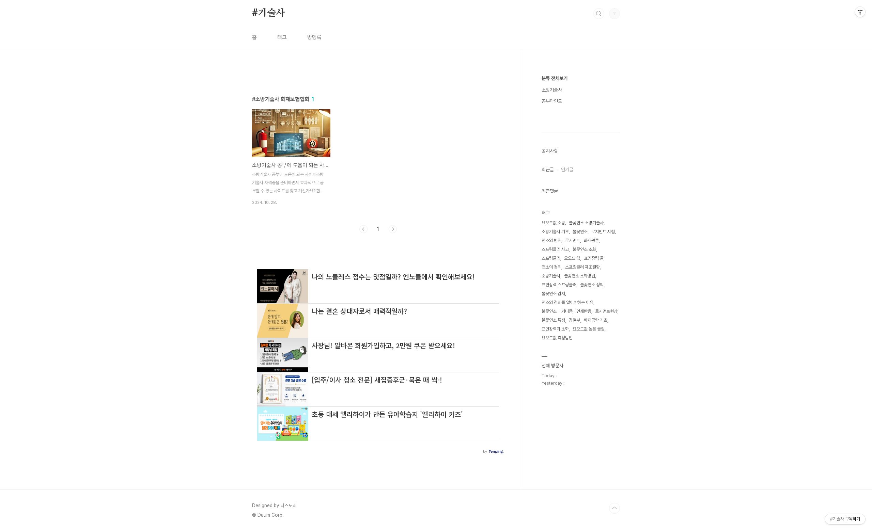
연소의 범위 (551, 240)
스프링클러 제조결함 (582, 267)
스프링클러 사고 (555, 249)
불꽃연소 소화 (584, 249)
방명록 (314, 37)
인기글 (567, 169)
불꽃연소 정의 (592, 284)
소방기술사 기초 (555, 231)
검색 (599, 14)
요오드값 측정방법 (557, 337)
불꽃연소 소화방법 (579, 275)
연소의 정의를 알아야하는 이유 (567, 302)
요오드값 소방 (553, 222)
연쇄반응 (583, 311)
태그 (282, 37)
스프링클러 (551, 258)
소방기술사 (552, 90)
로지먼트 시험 (603, 231)
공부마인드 (552, 101)
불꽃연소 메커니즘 (557, 311)
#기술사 (268, 13)
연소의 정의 (551, 267)
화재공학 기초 (595, 320)
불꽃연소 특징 (553, 320)
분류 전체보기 (554, 78)
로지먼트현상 (606, 311)
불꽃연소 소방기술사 (586, 222)
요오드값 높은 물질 (589, 329)
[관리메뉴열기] (860, 12)
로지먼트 (572, 240)
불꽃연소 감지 (553, 293)
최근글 (548, 169)
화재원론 (591, 240)
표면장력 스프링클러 (559, 284)
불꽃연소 (580, 231)
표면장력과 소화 (555, 329)
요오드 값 (572, 258)
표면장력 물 (594, 258)
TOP (614, 508)
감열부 (574, 320)
